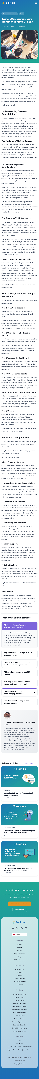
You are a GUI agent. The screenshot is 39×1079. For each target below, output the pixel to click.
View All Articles (29, 763)
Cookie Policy (12, 1057)
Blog (19, 957)
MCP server (19, 985)
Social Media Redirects (19, 1028)
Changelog (19, 972)
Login (19, 1040)
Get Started (19, 1044)
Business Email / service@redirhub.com (19, 1047)
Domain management (9, 14)
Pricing (19, 947)
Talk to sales (19, 910)
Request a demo (19, 954)
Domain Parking (19, 1000)
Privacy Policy (24, 1057)
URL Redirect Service (19, 1031)
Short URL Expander (19, 1025)
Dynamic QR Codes (19, 1003)
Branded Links (19, 997)
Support (19, 944)
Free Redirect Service (19, 1006)
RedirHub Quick (19, 1016)
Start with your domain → (19, 904)
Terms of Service (19, 1060)
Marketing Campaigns (19, 1013)
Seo (21, 14)
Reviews (19, 951)
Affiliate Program (19, 960)
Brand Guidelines (19, 978)
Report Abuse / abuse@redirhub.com (19, 1050)
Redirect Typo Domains (19, 1022)
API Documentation (19, 982)
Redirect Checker (19, 1019)
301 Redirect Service (19, 994)
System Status (19, 969)
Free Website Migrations (19, 1009)
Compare (19, 975)
